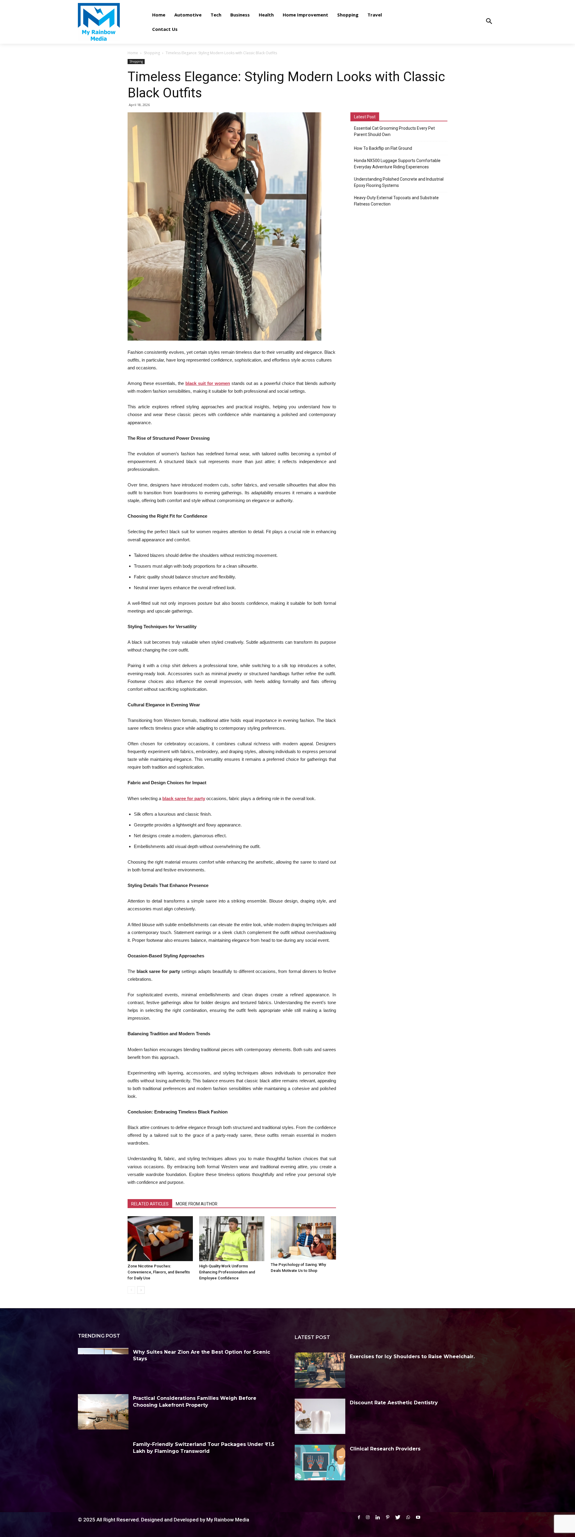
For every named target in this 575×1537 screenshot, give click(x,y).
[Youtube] (418, 1517)
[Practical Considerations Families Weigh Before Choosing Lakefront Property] (103, 1411)
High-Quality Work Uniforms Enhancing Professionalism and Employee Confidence (227, 1272)
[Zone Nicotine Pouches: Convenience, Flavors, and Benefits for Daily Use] (160, 1238)
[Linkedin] (378, 1517)
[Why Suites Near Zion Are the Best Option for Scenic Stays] (103, 1365)
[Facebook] (359, 1517)
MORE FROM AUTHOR (196, 1204)
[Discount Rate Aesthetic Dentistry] (320, 1416)
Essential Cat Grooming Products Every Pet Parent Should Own (394, 131)
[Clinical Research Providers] (320, 1462)
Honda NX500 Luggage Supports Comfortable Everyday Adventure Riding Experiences (397, 163)
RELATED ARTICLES (150, 1204)
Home (133, 52)
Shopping (152, 52)
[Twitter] (397, 1517)
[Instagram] (368, 1517)
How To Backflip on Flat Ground (383, 148)
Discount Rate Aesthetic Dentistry (394, 1402)
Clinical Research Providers (385, 1449)
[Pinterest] (387, 1517)
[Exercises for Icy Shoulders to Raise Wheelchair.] (320, 1370)
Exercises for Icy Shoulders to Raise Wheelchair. (412, 1356)
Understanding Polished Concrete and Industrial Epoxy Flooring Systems (399, 182)
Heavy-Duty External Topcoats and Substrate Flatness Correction (396, 200)
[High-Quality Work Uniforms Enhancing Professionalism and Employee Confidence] (231, 1238)
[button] (489, 21)
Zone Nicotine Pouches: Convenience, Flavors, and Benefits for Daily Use (159, 1272)
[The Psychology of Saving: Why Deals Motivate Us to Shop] (303, 1238)
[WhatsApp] (408, 1517)
